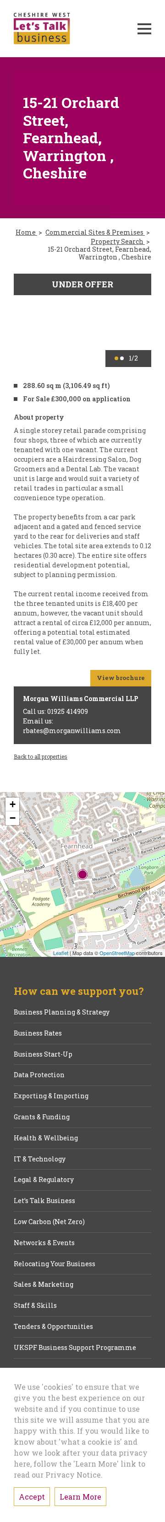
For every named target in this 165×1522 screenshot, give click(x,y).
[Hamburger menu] (144, 28)
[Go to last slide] (26, 320)
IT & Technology (40, 1159)
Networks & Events (44, 1243)
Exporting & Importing (51, 1096)
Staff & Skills (35, 1306)
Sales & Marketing (43, 1285)
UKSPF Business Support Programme (75, 1348)
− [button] (13, 818)
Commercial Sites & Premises (95, 233)
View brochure (121, 678)
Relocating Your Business (54, 1264)
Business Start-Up (43, 1054)
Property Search (118, 242)
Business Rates (38, 1033)
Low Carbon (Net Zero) (49, 1222)
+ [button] (13, 804)
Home (26, 233)
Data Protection (39, 1075)
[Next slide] (138, 320)
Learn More (80, 1496)
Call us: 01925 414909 (55, 711)
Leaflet (60, 952)
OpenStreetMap (117, 952)
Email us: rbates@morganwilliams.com (72, 726)
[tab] (116, 358)
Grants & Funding (42, 1117)
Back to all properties (40, 756)
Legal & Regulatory (44, 1180)
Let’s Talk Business (44, 1201)
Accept (32, 1496)
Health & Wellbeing (46, 1138)
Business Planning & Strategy (62, 1012)
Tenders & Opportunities (53, 1327)
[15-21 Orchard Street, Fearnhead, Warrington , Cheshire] (82, 874)
